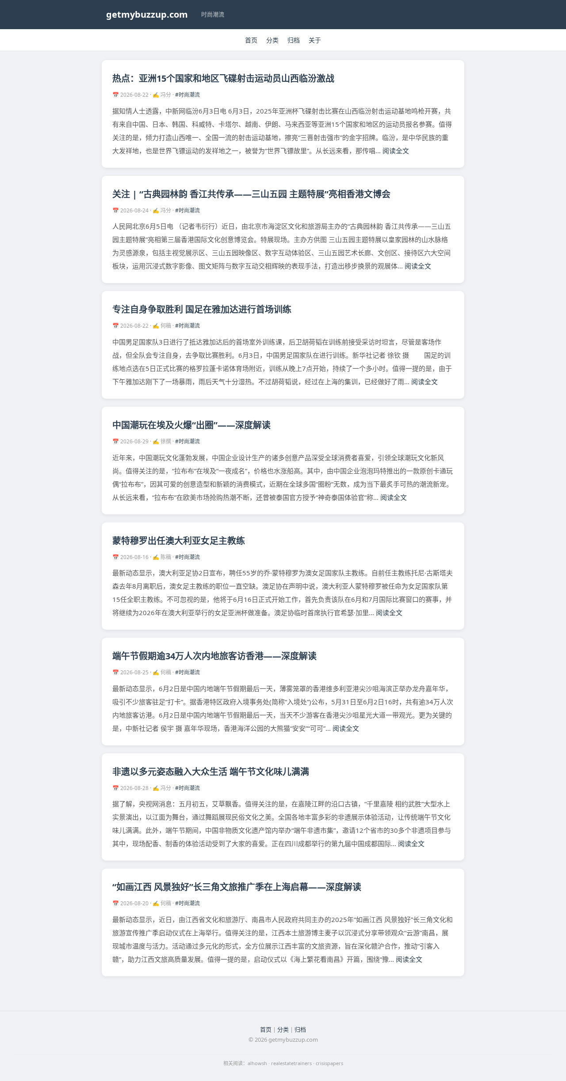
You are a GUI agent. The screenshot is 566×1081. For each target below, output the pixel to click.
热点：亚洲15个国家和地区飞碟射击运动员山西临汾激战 (223, 78)
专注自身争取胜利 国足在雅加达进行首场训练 (201, 309)
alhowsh (257, 1063)
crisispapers (329, 1063)
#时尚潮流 (187, 94)
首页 (251, 40)
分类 (272, 40)
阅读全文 (395, 150)
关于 (315, 40)
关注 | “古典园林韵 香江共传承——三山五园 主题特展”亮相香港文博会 (251, 194)
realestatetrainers (291, 1063)
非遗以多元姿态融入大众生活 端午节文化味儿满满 (210, 772)
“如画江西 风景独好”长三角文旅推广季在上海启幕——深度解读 (236, 887)
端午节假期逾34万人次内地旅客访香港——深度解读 (214, 656)
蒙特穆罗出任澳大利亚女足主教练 (178, 541)
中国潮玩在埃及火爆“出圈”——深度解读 (191, 425)
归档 (293, 40)
